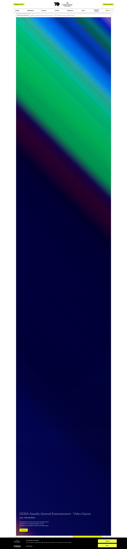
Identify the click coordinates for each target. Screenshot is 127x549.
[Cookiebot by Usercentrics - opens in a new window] (17, 546)
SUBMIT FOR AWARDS (108, 4)
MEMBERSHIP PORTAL (19, 4)
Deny (107, 545)
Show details (29, 546)
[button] (17, 11)
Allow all (107, 541)
